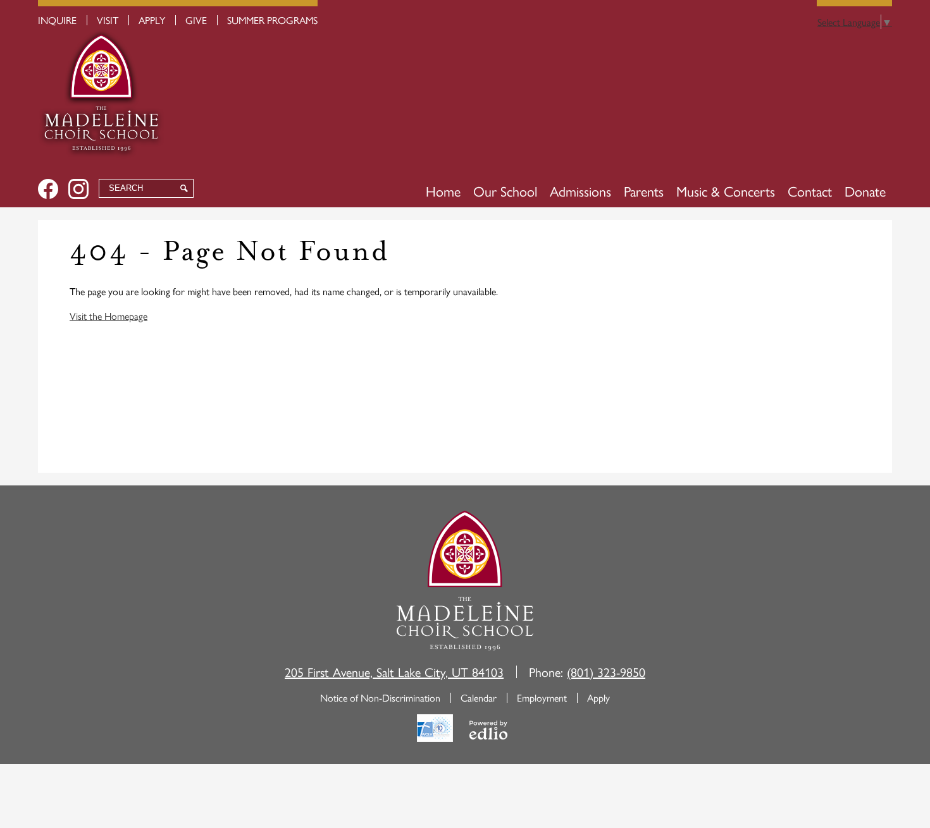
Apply (152, 20)
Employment (542, 697)
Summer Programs (272, 20)
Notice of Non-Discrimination (380, 697)
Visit (107, 20)
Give (196, 20)
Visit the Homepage (108, 315)
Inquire (57, 20)
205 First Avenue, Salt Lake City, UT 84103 (394, 671)
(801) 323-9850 (606, 671)
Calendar (479, 697)
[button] (505, 190)
